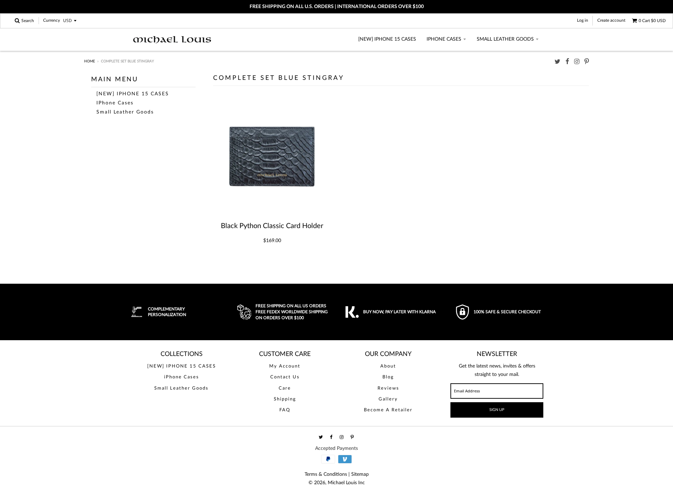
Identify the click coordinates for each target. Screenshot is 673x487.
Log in (582, 20)
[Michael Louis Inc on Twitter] (557, 62)
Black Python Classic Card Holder (272, 225)
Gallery (388, 399)
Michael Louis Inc (346, 482)
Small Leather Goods (505, 39)
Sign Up (496, 410)
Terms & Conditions (326, 474)
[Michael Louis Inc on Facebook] (567, 62)
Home (89, 61)
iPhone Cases (444, 39)
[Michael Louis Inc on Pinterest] (586, 62)
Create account (611, 20)
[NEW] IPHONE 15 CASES (387, 39)
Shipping (285, 399)
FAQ (284, 410)
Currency (51, 21)
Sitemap (360, 474)
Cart (652, 21)
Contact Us (285, 377)
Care (285, 388)
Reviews (388, 388)
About (388, 366)
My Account (284, 366)
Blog (388, 377)
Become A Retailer (388, 410)
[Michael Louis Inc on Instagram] (576, 62)
